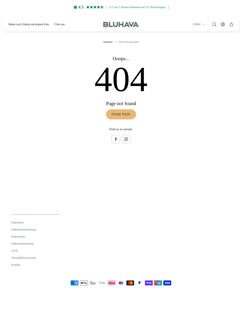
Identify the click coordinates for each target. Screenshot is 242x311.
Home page (121, 114)
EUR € (197, 24)
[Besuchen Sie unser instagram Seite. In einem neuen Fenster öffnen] (126, 139)
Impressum (17, 222)
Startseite (107, 42)
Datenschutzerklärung (23, 229)
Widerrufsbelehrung (22, 243)
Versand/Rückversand (23, 257)
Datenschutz (18, 236)
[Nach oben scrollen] (226, 301)
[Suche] (214, 24)
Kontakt (15, 264)
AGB (14, 250)
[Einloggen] (223, 24)
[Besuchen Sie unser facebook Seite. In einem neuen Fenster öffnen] (116, 139)
